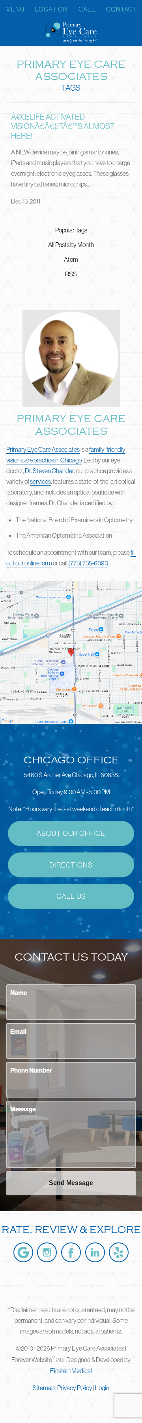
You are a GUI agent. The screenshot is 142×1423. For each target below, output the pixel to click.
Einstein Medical (71, 1371)
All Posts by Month (71, 245)
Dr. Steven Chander (49, 471)
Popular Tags (71, 230)
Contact (121, 9)
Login (102, 1388)
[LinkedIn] (95, 1252)
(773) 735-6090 (88, 563)
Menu (15, 9)
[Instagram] (47, 1252)
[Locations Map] (71, 652)
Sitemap (43, 1388)
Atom (71, 259)
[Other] (119, 1252)
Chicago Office (71, 760)
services (40, 481)
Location (51, 9)
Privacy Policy (74, 1388)
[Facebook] (71, 1252)
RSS (71, 274)
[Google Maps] (23, 1252)
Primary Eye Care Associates (43, 449)
